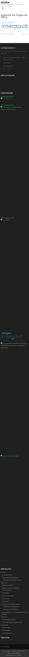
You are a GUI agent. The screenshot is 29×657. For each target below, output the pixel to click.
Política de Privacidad (18, 651)
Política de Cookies (14, 653)
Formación (5, 601)
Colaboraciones (7, 633)
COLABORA (4, 625)
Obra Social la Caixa (7, 34)
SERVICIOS (4, 583)
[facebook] (2, 69)
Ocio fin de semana (8, 596)
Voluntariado (6, 630)
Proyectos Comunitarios (10, 609)
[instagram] (6, 69)
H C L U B (25, 34)
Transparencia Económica (10, 577)
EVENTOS (4, 617)
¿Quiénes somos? (7, 575)
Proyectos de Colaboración (10, 604)
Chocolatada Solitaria (8, 619)
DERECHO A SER (7, 585)
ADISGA (5, 2)
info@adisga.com (8, 66)
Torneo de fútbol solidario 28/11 (12, 622)
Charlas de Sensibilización (11, 606)
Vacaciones (5, 598)
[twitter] (9, 69)
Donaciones (5, 627)
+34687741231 (7, 63)
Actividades (5, 593)
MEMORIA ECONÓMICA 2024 (12, 580)
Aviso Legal (6, 651)
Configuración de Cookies (14, 655)
